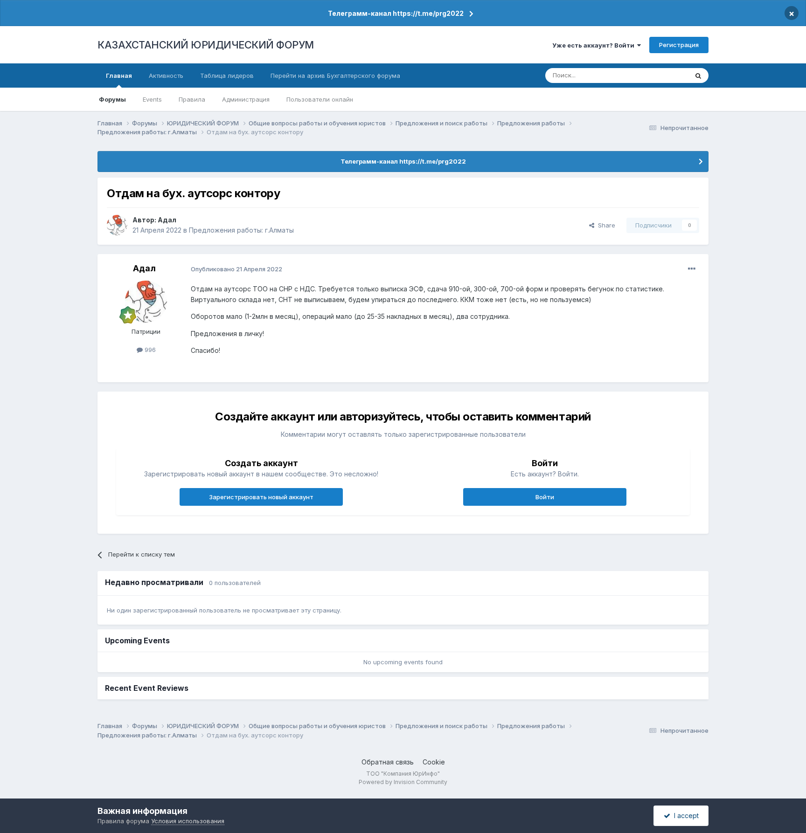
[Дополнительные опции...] (691, 269)
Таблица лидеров (227, 75)
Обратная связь (387, 762)
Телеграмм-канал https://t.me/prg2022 (396, 13)
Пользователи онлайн (319, 99)
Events (152, 99)
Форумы (112, 99)
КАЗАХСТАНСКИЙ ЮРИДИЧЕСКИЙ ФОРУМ (205, 45)
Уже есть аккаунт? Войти (594, 45)
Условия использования (187, 821)
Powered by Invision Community (403, 781)
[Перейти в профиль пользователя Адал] (117, 225)
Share (604, 225)
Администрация (246, 99)
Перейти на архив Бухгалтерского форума (335, 75)
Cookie (434, 762)
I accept (684, 815)
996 (149, 349)
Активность (166, 75)
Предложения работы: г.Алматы (241, 230)
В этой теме (658, 75)
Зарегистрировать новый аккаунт (261, 497)
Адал (167, 220)
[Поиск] (698, 75)
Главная (119, 75)
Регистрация (679, 44)
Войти (544, 497)
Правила (192, 99)
